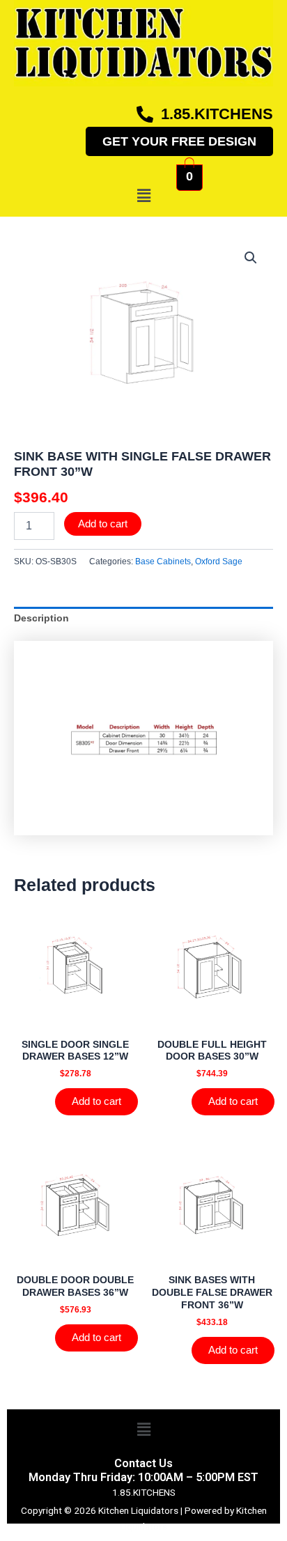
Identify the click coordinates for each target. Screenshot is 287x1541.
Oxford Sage (218, 561)
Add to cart (102, 523)
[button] (143, 196)
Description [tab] (41, 618)
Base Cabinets (163, 561)
